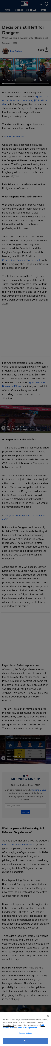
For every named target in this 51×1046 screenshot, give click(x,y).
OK (25, 1041)
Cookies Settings (25, 1033)
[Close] (48, 1016)
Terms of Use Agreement (27, 1028)
